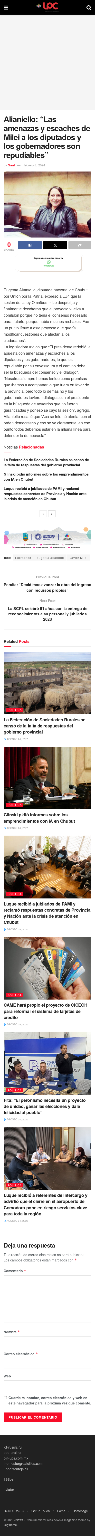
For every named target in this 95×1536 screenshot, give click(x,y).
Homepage (80, 1510)
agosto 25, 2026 (17, 929)
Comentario (15, 1270)
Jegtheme (10, 1525)
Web (7, 1376)
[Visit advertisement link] (47, 263)
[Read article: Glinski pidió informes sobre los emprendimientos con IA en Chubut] (47, 778)
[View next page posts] (52, 513)
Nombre (12, 1331)
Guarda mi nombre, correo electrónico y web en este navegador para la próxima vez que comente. (50, 1400)
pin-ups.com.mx (16, 1458)
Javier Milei (79, 557)
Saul (11, 165)
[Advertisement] (47, 62)
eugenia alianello (50, 557)
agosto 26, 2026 (17, 739)
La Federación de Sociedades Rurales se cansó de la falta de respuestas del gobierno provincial (46, 462)
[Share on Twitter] (55, 245)
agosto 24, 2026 (17, 1119)
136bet (9, 1479)
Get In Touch (40, 1510)
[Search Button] (88, 7)
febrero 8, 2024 (34, 165)
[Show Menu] (6, 7)
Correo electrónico (21, 1353)
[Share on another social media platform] (79, 245)
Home (61, 1510)
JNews (18, 1520)
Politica (15, 710)
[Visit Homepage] (47, 7)
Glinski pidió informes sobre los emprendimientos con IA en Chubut (46, 476)
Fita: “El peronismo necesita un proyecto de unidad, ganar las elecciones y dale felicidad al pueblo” (45, 1106)
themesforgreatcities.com (23, 1463)
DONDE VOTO (14, 1510)
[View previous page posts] (43, 513)
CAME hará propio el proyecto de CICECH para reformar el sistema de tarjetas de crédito (45, 1011)
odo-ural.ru (12, 1452)
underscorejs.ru (16, 1468)
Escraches (23, 557)
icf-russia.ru (13, 1447)
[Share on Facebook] (30, 245)
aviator (9, 1489)
